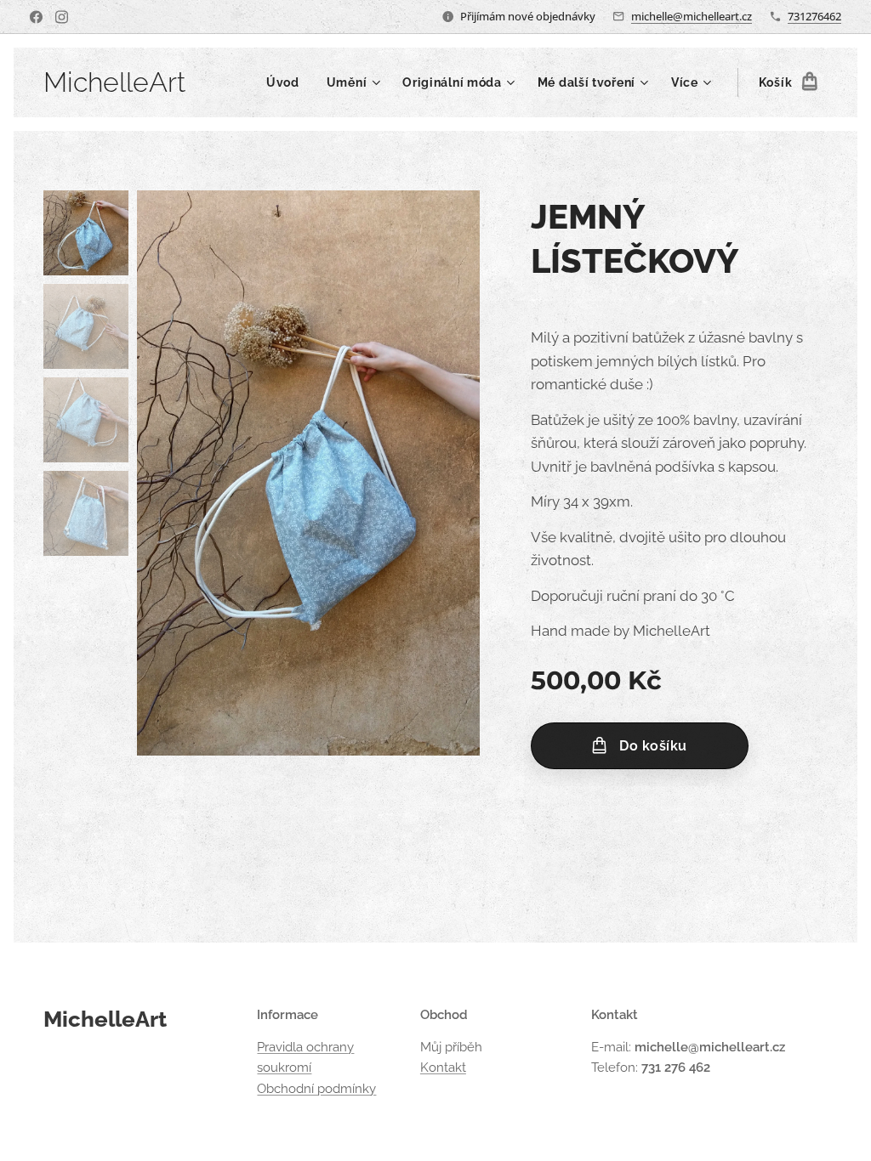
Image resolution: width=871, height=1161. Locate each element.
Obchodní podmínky (316, 1088)
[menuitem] (287, 82)
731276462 (814, 16)
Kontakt (443, 1067)
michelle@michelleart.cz (691, 16)
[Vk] (36, 17)
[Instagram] (61, 17)
